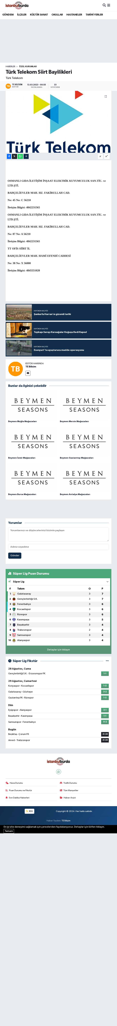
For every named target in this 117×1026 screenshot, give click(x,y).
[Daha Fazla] (26, 156)
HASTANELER (74, 14)
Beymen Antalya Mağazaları (75, 494)
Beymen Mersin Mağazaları (74, 421)
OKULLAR (57, 14)
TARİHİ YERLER (94, 14)
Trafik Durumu (70, 783)
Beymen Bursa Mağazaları (22, 494)
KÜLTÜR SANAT (39, 14)
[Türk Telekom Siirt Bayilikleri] (59, 122)
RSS (31, 811)
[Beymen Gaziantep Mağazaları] (84, 441)
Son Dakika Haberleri (19, 798)
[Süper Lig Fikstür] (107, 661)
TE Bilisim (30, 366)
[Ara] (104, 5)
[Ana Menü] (108, 5)
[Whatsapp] (58, 771)
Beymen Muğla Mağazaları (22, 421)
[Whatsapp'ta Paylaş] (20, 156)
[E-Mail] (27, 373)
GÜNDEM (8, 14)
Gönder (14, 555)
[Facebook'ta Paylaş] (9, 156)
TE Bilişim (66, 821)
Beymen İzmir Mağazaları (21, 458)
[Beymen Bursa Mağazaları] (32, 477)
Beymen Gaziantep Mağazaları (76, 458)
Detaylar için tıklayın (58, 649)
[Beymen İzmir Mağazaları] (32, 441)
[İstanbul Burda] (17, 5)
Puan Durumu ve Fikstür (20, 790)
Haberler (10, 66)
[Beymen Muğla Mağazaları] (32, 405)
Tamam (9, 831)
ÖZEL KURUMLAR (28, 66)
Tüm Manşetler (70, 790)
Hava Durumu (16, 783)
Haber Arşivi (70, 798)
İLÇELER (22, 14)
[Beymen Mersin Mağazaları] (84, 405)
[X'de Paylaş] (14, 156)
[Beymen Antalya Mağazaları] (84, 477)
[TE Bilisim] (15, 369)
